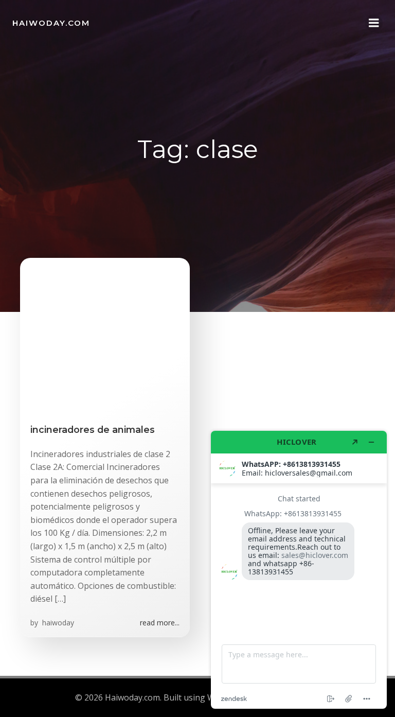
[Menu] (374, 23)
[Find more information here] (299, 570)
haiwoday (57, 622)
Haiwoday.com (51, 23)
